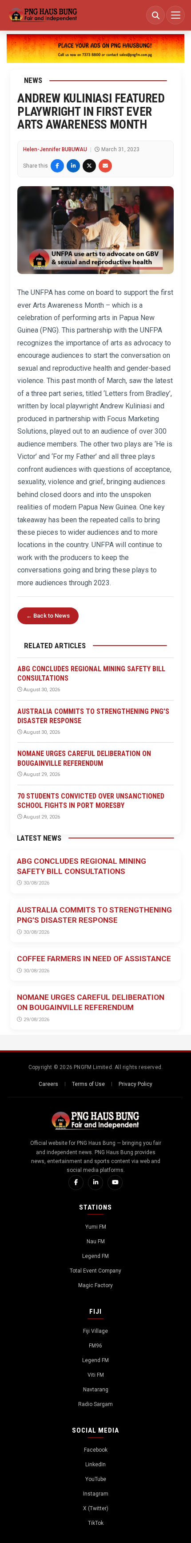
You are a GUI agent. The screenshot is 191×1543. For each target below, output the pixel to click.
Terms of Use (88, 1084)
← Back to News (48, 615)
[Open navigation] (175, 15)
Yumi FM (95, 1227)
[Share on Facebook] (57, 165)
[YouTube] (115, 1182)
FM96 (95, 1346)
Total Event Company (95, 1271)
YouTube (95, 1479)
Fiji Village (95, 1331)
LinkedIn (95, 1464)
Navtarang (95, 1389)
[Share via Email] (105, 165)
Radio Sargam (95, 1404)
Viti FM (96, 1375)
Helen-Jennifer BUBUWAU (55, 149)
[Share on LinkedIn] (73, 165)
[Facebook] (76, 1182)
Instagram (95, 1494)
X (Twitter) (95, 1508)
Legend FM (95, 1256)
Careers (48, 1084)
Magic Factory (95, 1285)
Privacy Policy (135, 1084)
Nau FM (96, 1241)
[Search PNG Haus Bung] (155, 15)
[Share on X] (89, 165)
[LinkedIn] (95, 1182)
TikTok (95, 1523)
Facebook (95, 1450)
